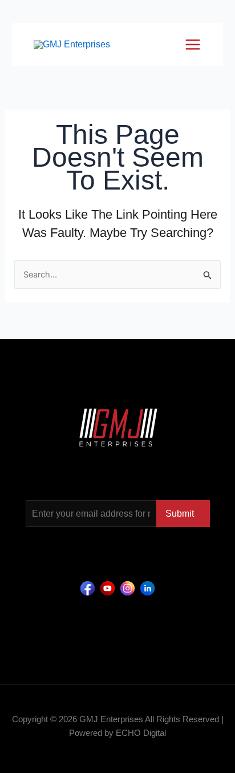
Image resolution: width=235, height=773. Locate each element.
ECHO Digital (141, 733)
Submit (179, 513)
